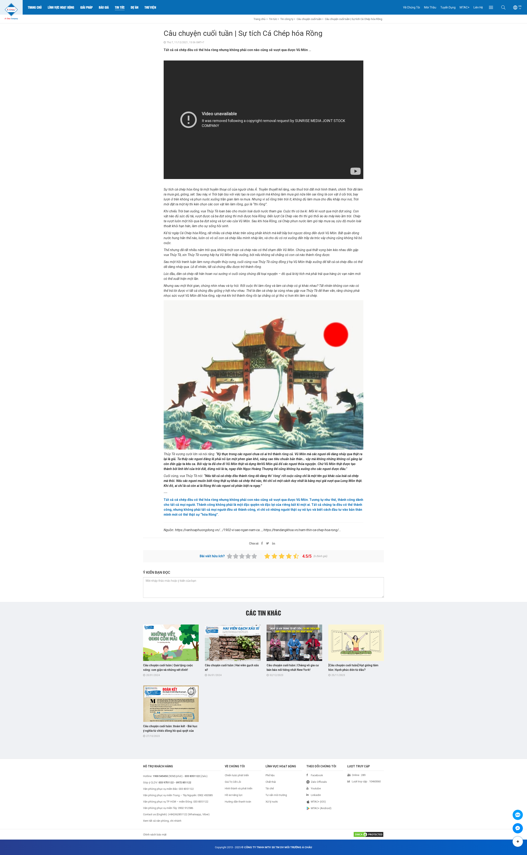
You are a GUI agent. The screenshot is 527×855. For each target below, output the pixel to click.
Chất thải (271, 781)
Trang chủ (35, 7)
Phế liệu (270, 775)
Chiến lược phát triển (237, 775)
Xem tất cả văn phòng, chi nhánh (162, 820)
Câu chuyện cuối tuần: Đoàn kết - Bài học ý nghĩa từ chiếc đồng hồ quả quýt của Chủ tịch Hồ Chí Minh (170, 731)
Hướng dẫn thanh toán (238, 801)
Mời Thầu (430, 7)
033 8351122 (186, 788)
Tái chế (270, 788)
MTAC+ (464, 7)
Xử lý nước (272, 801)
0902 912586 (185, 808)
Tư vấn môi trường (276, 795)
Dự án (134, 7)
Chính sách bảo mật (155, 834)
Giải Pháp (86, 7)
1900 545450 (160, 776)
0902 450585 (205, 795)
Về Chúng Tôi (411, 7)
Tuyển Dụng (448, 7)
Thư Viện (150, 7)
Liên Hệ (478, 7)
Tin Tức (120, 7)
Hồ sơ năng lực (234, 795)
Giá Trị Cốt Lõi (233, 781)
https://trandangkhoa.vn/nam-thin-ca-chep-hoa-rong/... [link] (302, 530)
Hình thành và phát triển (238, 788)
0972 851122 (183, 782)
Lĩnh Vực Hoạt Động (61, 7)
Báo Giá (104, 7)
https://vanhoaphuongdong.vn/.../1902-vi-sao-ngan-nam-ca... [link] (218, 530)
